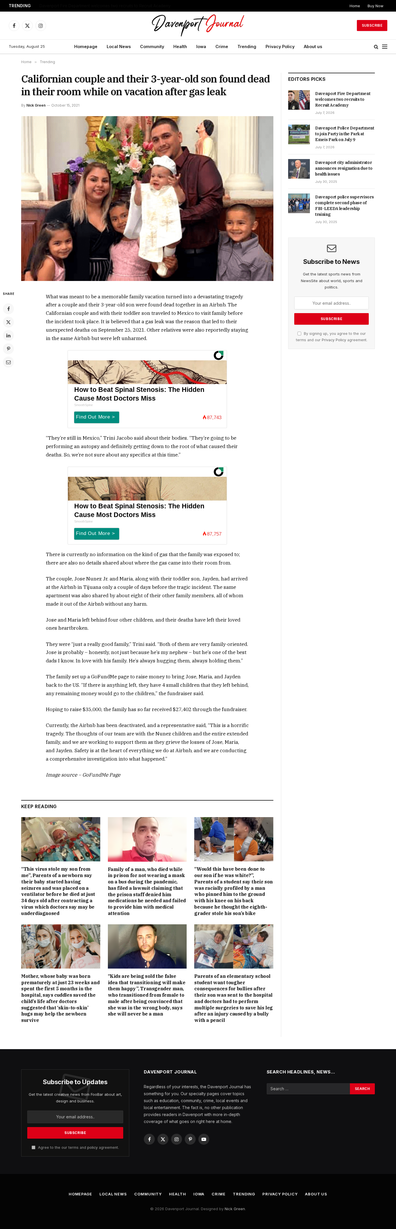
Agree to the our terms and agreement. (78, 1147)
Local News (119, 46)
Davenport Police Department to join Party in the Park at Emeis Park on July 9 (111, 5)
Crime (221, 46)
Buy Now (376, 5)
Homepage (85, 46)
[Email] (8, 362)
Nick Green (36, 105)
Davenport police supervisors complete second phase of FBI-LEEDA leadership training (344, 205)
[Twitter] (8, 322)
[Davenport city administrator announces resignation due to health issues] (299, 169)
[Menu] (384, 46)
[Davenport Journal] (198, 25)
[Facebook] (8, 308)
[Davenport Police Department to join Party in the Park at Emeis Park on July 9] (299, 134)
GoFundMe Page (101, 775)
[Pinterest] (8, 348)
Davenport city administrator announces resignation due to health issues (343, 168)
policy (92, 1147)
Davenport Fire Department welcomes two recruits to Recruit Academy (342, 99)
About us (313, 46)
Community (152, 46)
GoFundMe (104, 676)
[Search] (376, 46)
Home (355, 5)
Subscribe (372, 25)
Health (180, 46)
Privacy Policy (280, 46)
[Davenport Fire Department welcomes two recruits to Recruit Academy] (299, 100)
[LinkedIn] (8, 335)
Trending (246, 46)
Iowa (201, 46)
